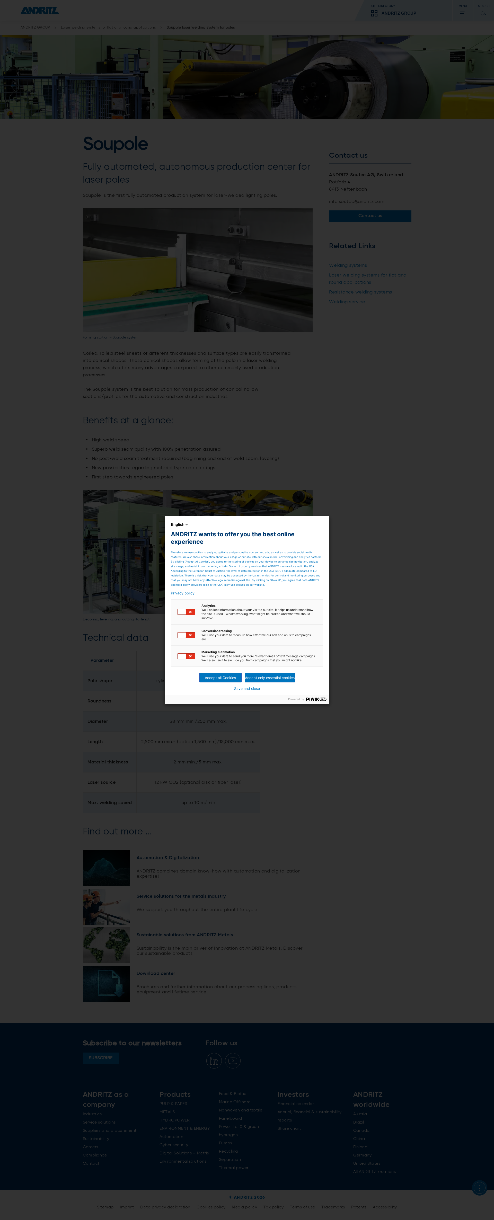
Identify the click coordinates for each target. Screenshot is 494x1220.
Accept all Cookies (220, 677)
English (177, 524)
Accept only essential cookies (270, 677)
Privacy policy (183, 593)
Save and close (247, 689)
